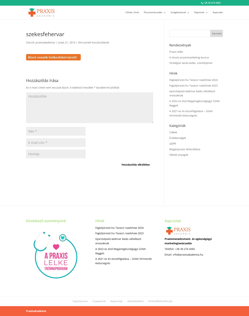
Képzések (199, 12)
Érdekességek (177, 138)
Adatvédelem (135, 301)
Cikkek (173, 132)
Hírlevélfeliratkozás (160, 301)
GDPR (172, 143)
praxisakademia (45, 42)
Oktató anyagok (178, 154)
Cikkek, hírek (132, 12)
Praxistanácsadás (153, 12)
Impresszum (80, 301)
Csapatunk (99, 301)
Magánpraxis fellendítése (184, 149)
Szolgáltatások (178, 12)
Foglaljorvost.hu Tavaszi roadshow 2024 (193, 80)
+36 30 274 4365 (212, 2)
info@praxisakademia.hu (188, 254)
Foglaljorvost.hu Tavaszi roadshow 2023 (193, 85)
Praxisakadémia (36, 311)
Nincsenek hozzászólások (93, 42)
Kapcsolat (218, 12)
